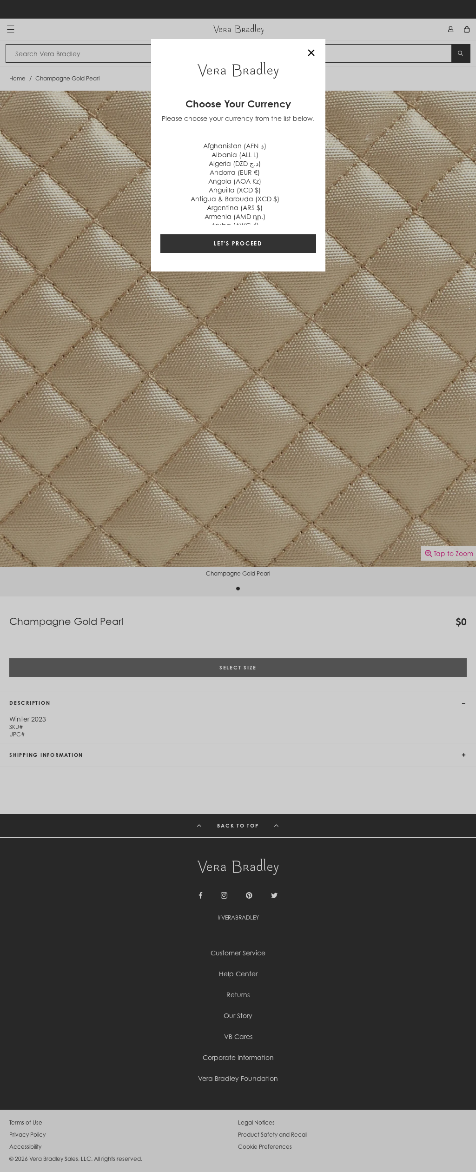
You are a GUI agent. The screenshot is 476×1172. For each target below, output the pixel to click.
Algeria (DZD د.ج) (235, 163)
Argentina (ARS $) (235, 208)
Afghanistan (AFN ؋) (234, 146)
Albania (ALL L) (235, 155)
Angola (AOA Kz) (234, 181)
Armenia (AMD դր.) (235, 216)
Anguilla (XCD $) (235, 190)
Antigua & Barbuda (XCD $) (235, 199)
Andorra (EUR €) (235, 172)
